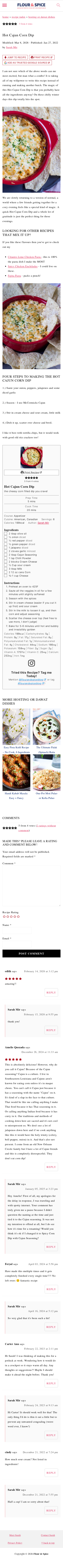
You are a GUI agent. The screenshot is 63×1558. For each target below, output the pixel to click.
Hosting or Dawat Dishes (41, 17)
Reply (51, 992)
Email (6, 938)
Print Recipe (42, 57)
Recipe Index (18, 17)
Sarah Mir (43, 522)
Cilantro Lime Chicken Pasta (24, 256)
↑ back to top (48, 1542)
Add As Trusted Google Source (27, 62)
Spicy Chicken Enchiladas (23, 266)
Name (6, 925)
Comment (9, 863)
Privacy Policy (15, 1542)
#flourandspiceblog (29, 683)
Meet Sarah (15, 1535)
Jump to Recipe (16, 57)
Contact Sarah (48, 1535)
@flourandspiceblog (31, 679)
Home (5, 17)
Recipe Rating (10, 912)
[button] (3, 23)
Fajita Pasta (14, 275)
